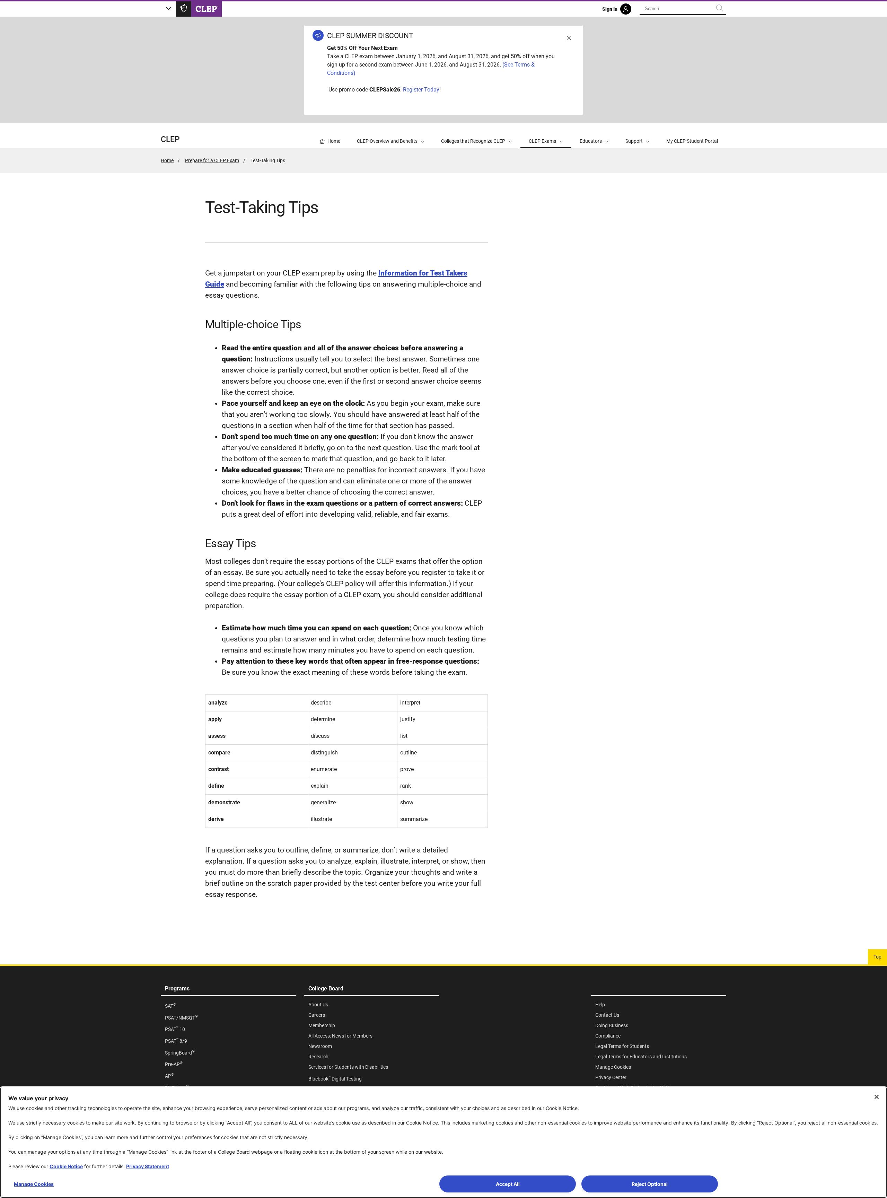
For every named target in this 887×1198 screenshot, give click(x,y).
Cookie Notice (66, 1166)
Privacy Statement (147, 1166)
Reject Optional (650, 1184)
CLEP (170, 139)
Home (167, 160)
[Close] (876, 1096)
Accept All (508, 1184)
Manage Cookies (34, 1184)
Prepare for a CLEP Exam (212, 160)
